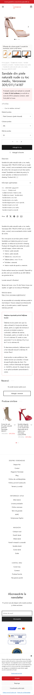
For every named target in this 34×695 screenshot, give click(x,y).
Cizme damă (17, 550)
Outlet (17, 553)
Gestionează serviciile (16, 673)
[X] (10, 216)
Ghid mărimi (17, 500)
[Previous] (3, 419)
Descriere (5, 159)
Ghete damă (17, 539)
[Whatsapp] (17, 216)
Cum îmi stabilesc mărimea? (12, 108)
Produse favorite (17, 574)
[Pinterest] (14, 216)
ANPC (17, 514)
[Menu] (3, 6)
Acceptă (17, 678)
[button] (31, 656)
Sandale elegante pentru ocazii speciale (13, 202)
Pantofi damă (17, 535)
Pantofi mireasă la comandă (17, 542)
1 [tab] (16, 442)
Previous (5, 27)
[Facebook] (7, 216)
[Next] (30, 419)
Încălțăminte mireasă (16, 63)
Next (28, 27)
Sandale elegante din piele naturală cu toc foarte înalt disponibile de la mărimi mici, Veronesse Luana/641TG (23, 429)
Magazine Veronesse (17, 472)
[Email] (21, 216)
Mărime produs (6, 131)
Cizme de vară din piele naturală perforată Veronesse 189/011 (6, 427)
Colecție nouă (12, 190)
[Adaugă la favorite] (14, 425)
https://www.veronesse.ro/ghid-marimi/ (14, 295)
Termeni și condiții (17, 486)
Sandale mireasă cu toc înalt (10, 205)
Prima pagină (5, 63)
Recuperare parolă (17, 578)
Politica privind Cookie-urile (9, 692)
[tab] (17, 158)
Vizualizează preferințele (17, 688)
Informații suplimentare (9, 183)
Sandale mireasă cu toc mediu (23, 65)
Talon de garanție (17, 511)
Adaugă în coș (17, 147)
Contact (17, 468)
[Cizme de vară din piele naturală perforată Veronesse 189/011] (8, 414)
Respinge (17, 683)
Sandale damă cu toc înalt (9, 198)
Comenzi (17, 570)
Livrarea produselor (17, 504)
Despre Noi (17, 465)
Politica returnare (17, 507)
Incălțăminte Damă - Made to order (11, 193)
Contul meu (17, 567)
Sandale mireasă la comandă (10, 210)
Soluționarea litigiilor (17, 518)
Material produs (6, 112)
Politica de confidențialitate (23, 692)
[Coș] (31, 7)
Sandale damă (18, 195)
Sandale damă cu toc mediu (10, 200)
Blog (17, 475)
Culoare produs (6, 121)
